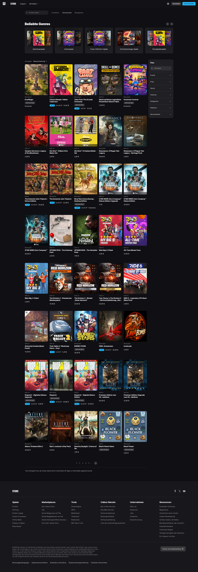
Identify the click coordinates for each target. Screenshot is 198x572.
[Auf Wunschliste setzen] (45, 66)
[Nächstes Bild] (171, 24)
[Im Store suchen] (27, 13)
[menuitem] (55, 13)
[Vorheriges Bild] (167, 24)
